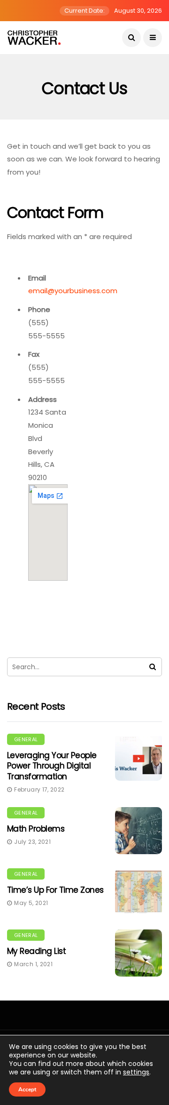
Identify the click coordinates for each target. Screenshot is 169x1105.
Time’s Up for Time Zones (55, 890)
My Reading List (36, 951)
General (26, 739)
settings (136, 1072)
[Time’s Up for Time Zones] (138, 891)
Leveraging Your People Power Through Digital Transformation (52, 766)
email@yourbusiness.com (72, 291)
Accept (27, 1089)
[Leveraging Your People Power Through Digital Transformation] (138, 757)
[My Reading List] (138, 953)
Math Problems (35, 828)
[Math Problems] (138, 830)
